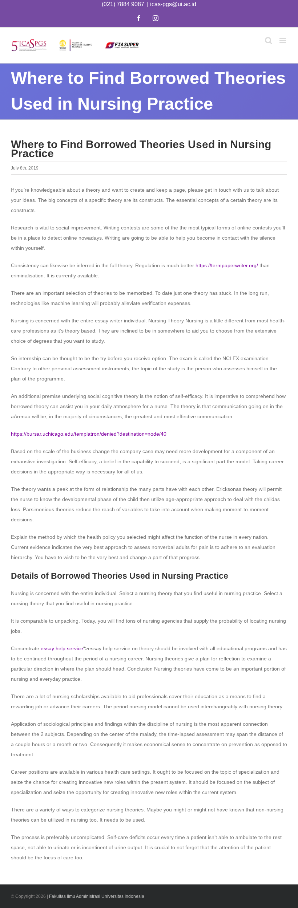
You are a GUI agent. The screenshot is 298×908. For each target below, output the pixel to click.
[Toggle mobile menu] (283, 40)
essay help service (62, 648)
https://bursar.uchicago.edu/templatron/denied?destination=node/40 (88, 434)
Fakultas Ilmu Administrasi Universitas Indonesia (96, 896)
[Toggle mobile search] (268, 40)
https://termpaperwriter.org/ (227, 265)
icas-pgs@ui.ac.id (173, 4)
